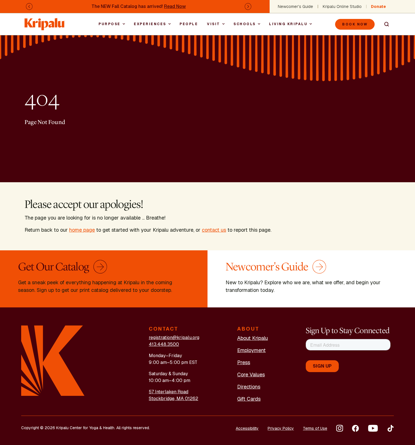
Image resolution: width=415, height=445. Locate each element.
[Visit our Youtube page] (373, 428)
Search (384, 24)
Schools (244, 24)
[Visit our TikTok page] (390, 428)
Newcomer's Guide (295, 6)
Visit (213, 24)
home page (82, 230)
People (189, 24)
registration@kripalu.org (174, 337)
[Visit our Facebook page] (355, 428)
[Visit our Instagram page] (339, 428)
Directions (248, 386)
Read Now (175, 6)
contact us (214, 230)
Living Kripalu (288, 24)
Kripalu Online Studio (342, 6)
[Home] (45, 21)
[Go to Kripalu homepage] (53, 360)
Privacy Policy (281, 428)
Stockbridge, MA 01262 (173, 398)
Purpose (110, 24)
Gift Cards (249, 399)
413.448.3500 (164, 344)
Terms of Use (315, 428)
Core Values (251, 374)
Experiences (150, 24)
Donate (378, 6)
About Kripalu (252, 338)
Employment (251, 350)
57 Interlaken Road (168, 392)
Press (243, 362)
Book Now (355, 24)
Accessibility (247, 428)
